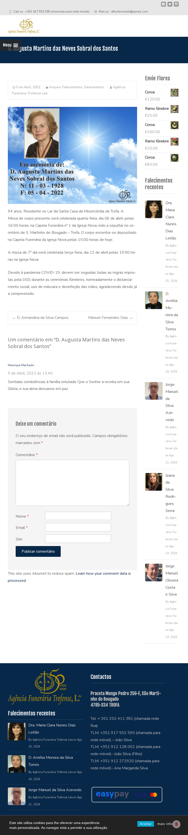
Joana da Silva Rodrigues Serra (170, 493)
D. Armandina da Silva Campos (40, 317)
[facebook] (163, 6)
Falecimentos (94, 87)
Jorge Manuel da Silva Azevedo (171, 402)
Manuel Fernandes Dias (110, 317)
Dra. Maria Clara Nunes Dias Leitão (170, 220)
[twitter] (169, 6)
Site (19, 539)
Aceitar (146, 824)
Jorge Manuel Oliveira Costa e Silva (171, 580)
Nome (22, 516)
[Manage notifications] (176, 824)
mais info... (166, 824)
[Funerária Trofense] (20, 25)
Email (22, 527)
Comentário (27, 455)
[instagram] (176, 6)
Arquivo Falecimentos (65, 87)
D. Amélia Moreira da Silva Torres (171, 311)
